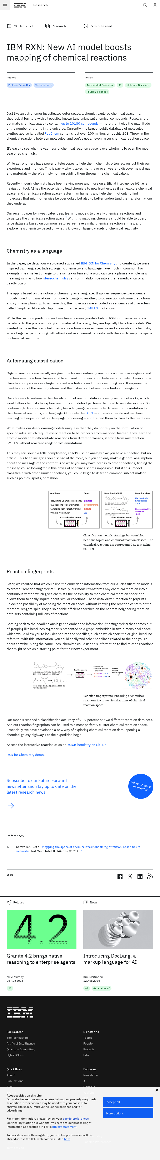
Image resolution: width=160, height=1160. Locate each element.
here (67, 1139)
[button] (156, 1090)
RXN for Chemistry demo (25, 755)
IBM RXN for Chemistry (98, 263)
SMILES (92, 308)
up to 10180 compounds (80, 123)
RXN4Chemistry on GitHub (86, 745)
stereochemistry (55, 278)
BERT (90, 413)
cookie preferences (76, 1118)
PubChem (52, 133)
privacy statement (64, 1127)
